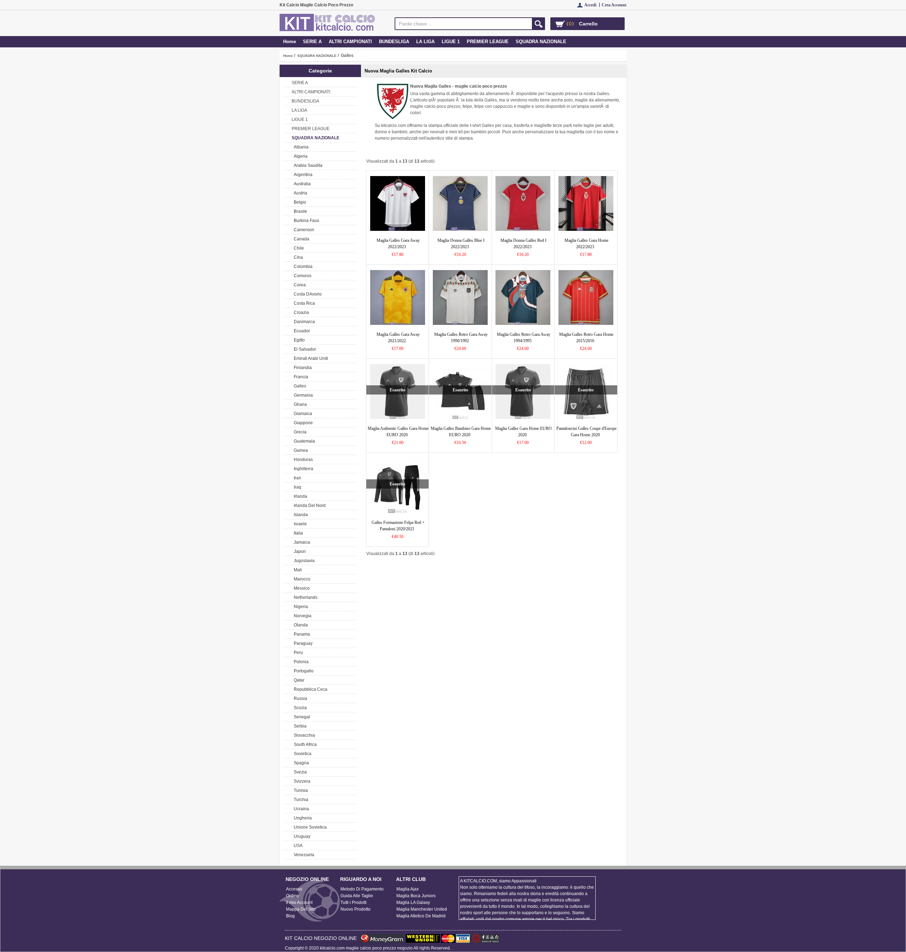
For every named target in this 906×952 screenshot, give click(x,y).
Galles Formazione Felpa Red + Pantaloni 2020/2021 (398, 525)
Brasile (299, 211)
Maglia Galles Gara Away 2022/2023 (398, 243)
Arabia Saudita (307, 165)
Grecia (299, 432)
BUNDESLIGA (394, 41)
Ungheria (302, 818)
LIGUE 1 (451, 41)
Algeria (300, 156)
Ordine (292, 895)
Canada (300, 238)
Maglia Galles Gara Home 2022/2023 (586, 243)
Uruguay (301, 836)
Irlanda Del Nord (309, 505)
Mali (297, 569)
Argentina (302, 174)
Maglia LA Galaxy (413, 902)
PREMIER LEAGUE (488, 41)
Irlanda (299, 496)
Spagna (300, 762)
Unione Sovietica (309, 827)
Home (289, 41)
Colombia (302, 266)
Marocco (301, 579)
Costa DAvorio (307, 294)
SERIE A (312, 41)
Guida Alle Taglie (356, 895)
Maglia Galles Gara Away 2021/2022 (398, 337)
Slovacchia (303, 735)
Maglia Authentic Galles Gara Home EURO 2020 (398, 431)
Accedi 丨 (593, 4)
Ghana (299, 404)
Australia (301, 183)
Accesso (294, 889)
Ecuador (301, 330)
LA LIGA (425, 41)
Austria (299, 193)
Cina (297, 257)
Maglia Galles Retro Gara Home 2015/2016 (586, 337)
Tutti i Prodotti (353, 902)
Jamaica (301, 542)
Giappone (302, 422)
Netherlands (304, 597)
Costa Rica (303, 303)
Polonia (300, 661)
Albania (300, 147)
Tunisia (300, 790)
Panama (301, 634)
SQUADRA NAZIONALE (317, 56)
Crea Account (614, 4)
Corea (299, 284)
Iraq (296, 487)
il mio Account (299, 902)
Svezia (299, 772)
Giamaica (302, 413)
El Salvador (304, 349)
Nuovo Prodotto (355, 909)
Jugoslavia (303, 560)
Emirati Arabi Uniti (310, 358)
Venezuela (303, 854)
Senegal (301, 716)
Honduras (302, 459)
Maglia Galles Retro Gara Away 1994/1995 (523, 337)
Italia (297, 533)
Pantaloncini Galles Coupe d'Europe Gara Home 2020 (586, 431)
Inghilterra (302, 468)
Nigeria (300, 606)
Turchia (300, 799)
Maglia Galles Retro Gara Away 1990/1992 (461, 337)
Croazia (300, 312)
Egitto (298, 340)
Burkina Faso (305, 220)
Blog (290, 915)
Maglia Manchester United (421, 909)
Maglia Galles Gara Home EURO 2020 (523, 431)
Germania (302, 395)
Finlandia (302, 367)
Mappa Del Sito (301, 909)
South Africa (304, 744)
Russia (299, 698)
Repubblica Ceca (309, 689)
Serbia (299, 726)
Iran (296, 477)
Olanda (300, 625)
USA (297, 845)
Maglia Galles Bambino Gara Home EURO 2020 (461, 431)
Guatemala (303, 441)
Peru (297, 652)
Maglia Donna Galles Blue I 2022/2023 (460, 243)
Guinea (300, 450)
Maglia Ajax (407, 889)
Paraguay (302, 643)
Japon (299, 551)
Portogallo (303, 670)
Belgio (299, 202)
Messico (301, 588)
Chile (298, 248)
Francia (300, 376)
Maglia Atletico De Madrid (421, 915)
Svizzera (301, 781)
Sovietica (301, 753)
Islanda (300, 514)
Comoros (301, 275)
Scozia (299, 707)
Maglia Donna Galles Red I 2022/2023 (523, 243)
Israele (299, 523)
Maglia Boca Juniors (416, 895)
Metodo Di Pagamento (362, 889)
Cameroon (303, 229)
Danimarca (303, 321)
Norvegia (301, 615)
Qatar (298, 680)
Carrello (588, 24)
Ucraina (300, 808)
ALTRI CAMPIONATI (350, 41)
